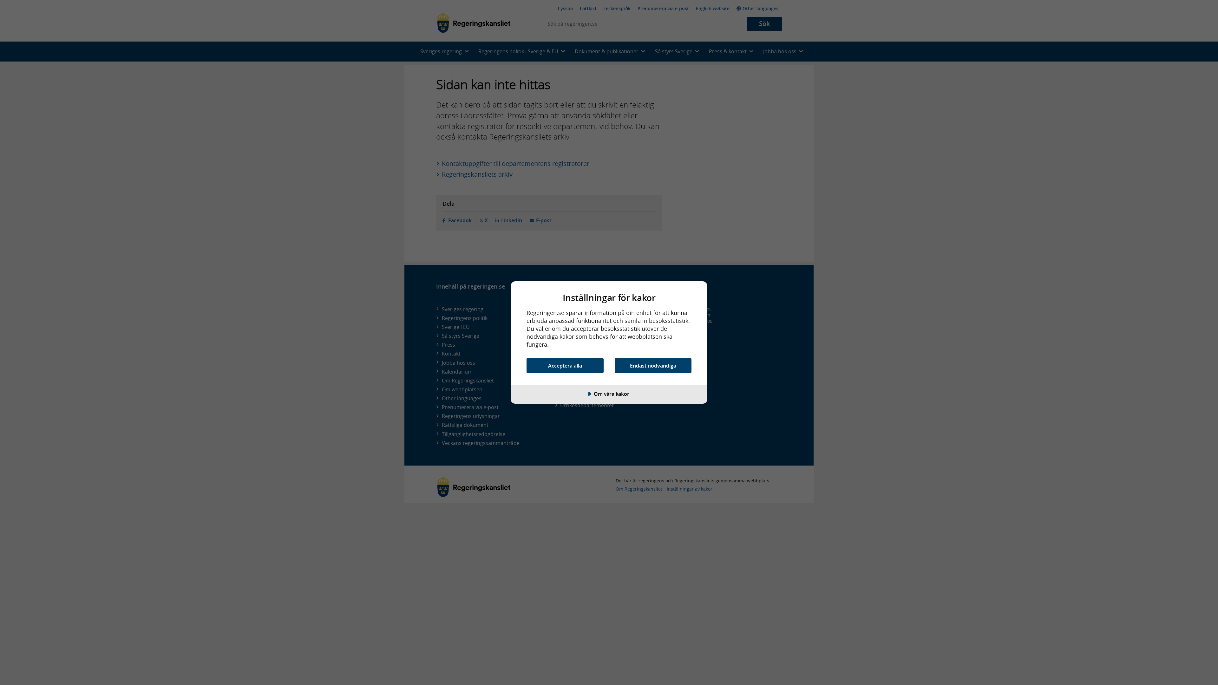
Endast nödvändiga (653, 365)
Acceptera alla (565, 365)
